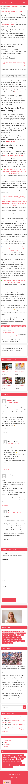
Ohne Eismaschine (14, 639)
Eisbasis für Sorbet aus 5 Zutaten (19, 371)
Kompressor (13, 637)
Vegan (20, 326)
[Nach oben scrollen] (25, 781)
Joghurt (4, 637)
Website (4, 593)
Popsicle (4, 641)
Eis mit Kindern (22, 633)
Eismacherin (15, 339)
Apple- (8, 91)
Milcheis (12, 326)
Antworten (5, 436)
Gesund (18, 635)
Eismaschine (5, 633)
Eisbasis (13, 631)
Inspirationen (7, 744)
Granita (22, 635)
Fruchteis (9, 635)
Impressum (14, 777)
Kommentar (5, 559)
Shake (8, 641)
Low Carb (4, 639)
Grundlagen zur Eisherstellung (8, 24)
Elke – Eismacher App (10, 88)
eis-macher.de (7, 3)
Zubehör (23, 641)
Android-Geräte (18, 91)
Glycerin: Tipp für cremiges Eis (6, 371)
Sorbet (16, 326)
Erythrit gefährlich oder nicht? (19, 386)
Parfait (20, 639)
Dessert (4, 631)
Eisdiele (21, 631)
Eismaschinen (7, 742)
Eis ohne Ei (8, 326)
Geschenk (14, 635)
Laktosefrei (18, 637)
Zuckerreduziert (6, 643)
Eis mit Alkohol (11, 633)
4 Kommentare (14, 341)
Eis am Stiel (8, 631)
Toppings (15, 641)
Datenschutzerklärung (14, 774)
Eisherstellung (5, 341)
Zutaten (23, 326)
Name (4, 580)
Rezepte (6, 746)
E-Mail (4, 586)
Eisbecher (17, 631)
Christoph (9, 400)
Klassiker (8, 637)
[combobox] (12, 707)
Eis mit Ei (3, 326)
